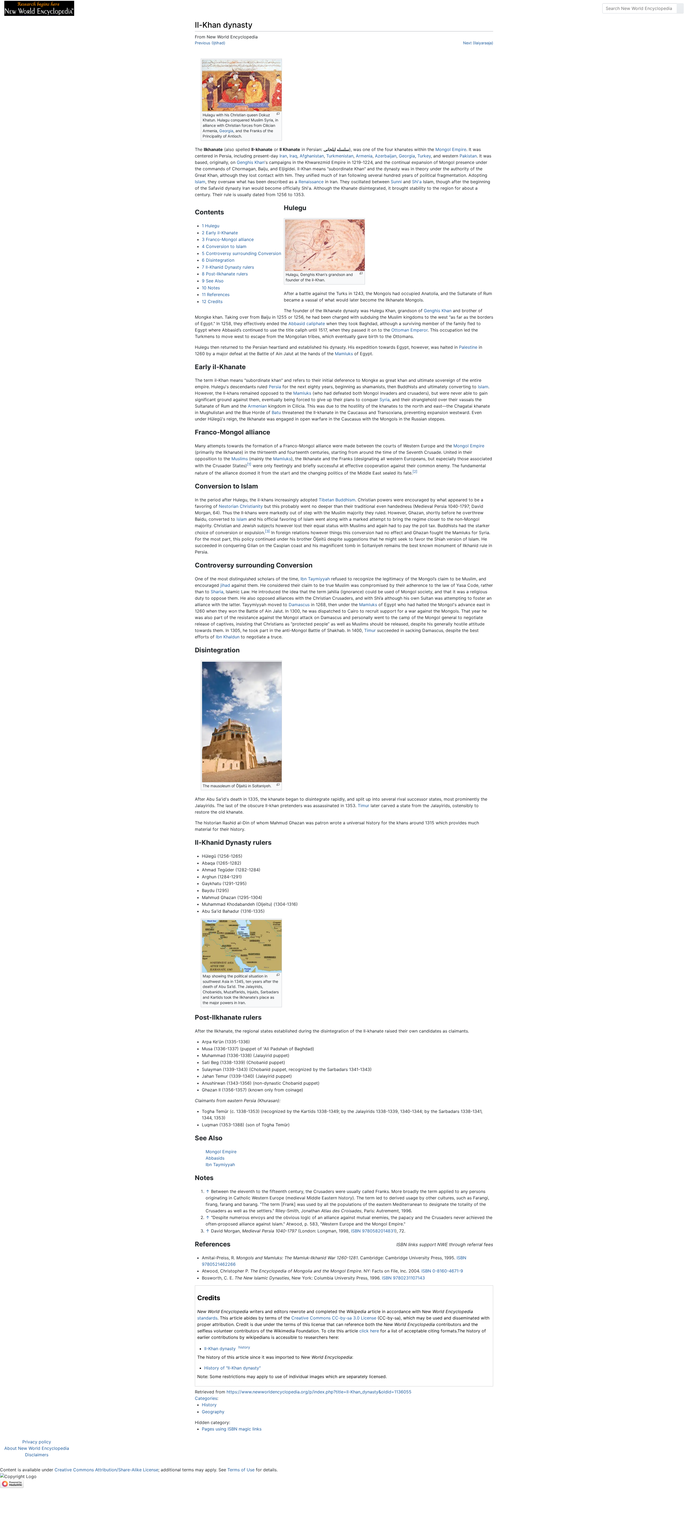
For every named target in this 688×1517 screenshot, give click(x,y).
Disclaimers (36, 1454)
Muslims (239, 458)
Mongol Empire (450, 149)
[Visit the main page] (39, 8)
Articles (90, 8)
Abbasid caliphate (306, 323)
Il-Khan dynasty (220, 1348)
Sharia (217, 591)
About (113, 8)
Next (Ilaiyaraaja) (478, 43)
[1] (249, 464)
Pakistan (468, 156)
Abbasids (215, 1158)
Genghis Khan (250, 162)
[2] (415, 471)
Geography (213, 1411)
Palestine (468, 347)
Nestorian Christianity (241, 506)
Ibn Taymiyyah (315, 578)
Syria (384, 399)
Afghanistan (312, 156)
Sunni (396, 181)
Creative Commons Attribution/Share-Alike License (106, 1469)
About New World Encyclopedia (36, 1448)
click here (369, 1330)
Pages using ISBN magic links (231, 1429)
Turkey (424, 156)
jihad (225, 585)
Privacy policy (36, 1441)
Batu (276, 412)
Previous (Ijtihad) (210, 43)
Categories (206, 1398)
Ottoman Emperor (409, 330)
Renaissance (311, 181)
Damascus (299, 604)
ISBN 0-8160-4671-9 (442, 1271)
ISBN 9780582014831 (373, 1231)
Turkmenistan (339, 156)
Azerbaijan (385, 156)
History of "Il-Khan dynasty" (232, 1368)
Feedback (138, 8)
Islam (200, 181)
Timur (370, 630)
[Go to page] (680, 8)
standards (207, 1318)
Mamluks (344, 353)
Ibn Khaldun (227, 636)
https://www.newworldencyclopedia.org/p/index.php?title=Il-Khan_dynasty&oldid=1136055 (319, 1391)
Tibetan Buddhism (337, 499)
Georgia (226, 130)
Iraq (293, 156)
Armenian (257, 406)
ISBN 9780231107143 (403, 1278)
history (244, 1347)
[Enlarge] (278, 113)
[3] (267, 531)
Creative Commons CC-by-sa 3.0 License (333, 1318)
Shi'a (417, 181)
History (209, 1404)
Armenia (364, 156)
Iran (283, 156)
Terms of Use (241, 1469)
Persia (275, 386)
